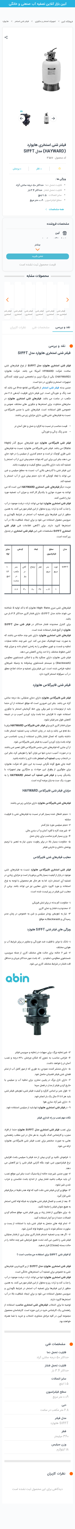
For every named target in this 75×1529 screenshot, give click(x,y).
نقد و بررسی (62, 327)
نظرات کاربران (18, 327)
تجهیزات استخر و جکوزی (45, 21)
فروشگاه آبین (67, 21)
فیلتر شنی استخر (22, 21)
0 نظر (39, 169)
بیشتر (37, 245)
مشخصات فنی (40, 327)
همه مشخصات (56, 209)
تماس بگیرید (37, 256)
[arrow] (21, 118)
